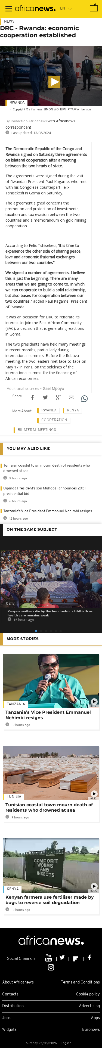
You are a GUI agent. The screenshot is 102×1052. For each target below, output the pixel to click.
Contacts (10, 994)
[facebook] (89, 959)
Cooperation (54, 420)
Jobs (6, 1018)
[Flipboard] (76, 959)
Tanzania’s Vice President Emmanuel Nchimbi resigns (47, 511)
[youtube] (49, 959)
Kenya (73, 410)
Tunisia (14, 797)
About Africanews (18, 982)
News (9, 22)
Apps (95, 1018)
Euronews (91, 1030)
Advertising (89, 1006)
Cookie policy (88, 994)
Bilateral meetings (37, 430)
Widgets (9, 1030)
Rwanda (17, 103)
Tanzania (16, 704)
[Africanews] (35, 9)
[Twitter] (63, 959)
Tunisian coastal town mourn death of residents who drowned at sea (49, 807)
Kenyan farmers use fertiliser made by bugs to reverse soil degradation (49, 900)
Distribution (13, 1006)
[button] (54, 82)
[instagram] (51, 967)
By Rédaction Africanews (26, 121)
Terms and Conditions (80, 982)
